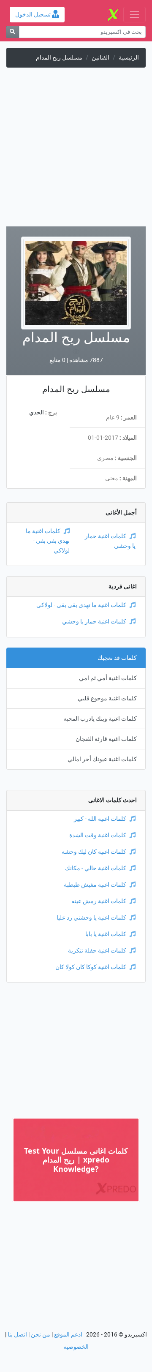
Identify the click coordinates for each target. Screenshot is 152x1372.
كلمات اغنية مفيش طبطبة (95, 884)
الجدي (36, 412)
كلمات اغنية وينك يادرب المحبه (100, 718)
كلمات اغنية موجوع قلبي (107, 698)
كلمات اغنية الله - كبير (100, 818)
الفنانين (100, 57)
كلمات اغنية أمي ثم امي (108, 678)
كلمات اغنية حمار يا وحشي (94, 621)
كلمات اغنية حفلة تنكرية (97, 950)
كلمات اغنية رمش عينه (98, 901)
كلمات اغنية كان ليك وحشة (94, 851)
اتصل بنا (17, 1334)
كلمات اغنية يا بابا (105, 934)
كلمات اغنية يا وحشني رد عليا (91, 917)
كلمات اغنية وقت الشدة (97, 835)
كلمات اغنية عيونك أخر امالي (102, 759)
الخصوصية (76, 1346)
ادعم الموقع (68, 1334)
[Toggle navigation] (134, 14)
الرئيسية (129, 57)
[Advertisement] (76, 150)
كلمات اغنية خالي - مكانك (95, 868)
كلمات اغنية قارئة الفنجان (106, 739)
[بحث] (12, 32)
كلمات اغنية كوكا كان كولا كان (90, 967)
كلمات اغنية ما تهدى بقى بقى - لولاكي (48, 541)
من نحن (40, 1334)
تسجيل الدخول (33, 14)
